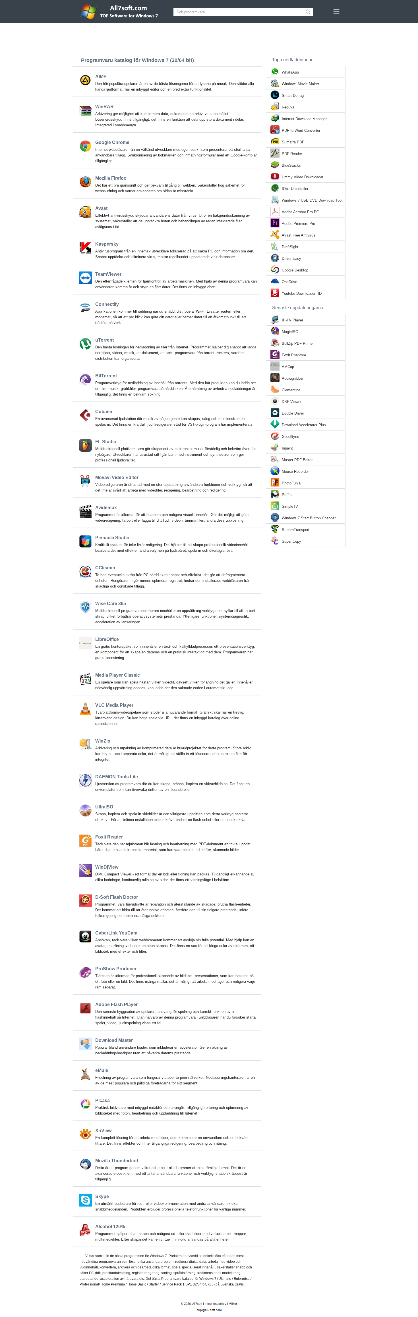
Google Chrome (112, 142)
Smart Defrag (293, 95)
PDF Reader (292, 154)
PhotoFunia (291, 483)
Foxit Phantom (294, 355)
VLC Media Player (114, 705)
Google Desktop (295, 270)
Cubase (103, 411)
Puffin (286, 495)
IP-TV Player (292, 320)
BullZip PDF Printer (298, 343)
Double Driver (293, 413)
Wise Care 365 (110, 603)
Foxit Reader (109, 837)
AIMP (101, 76)
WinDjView (106, 867)
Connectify (107, 304)
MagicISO (290, 332)
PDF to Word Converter (301, 130)
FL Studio (105, 441)
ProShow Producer (115, 968)
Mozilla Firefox (110, 178)
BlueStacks (291, 165)
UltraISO (104, 806)
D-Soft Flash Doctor (116, 897)
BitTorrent (106, 375)
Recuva (288, 107)
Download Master (114, 1040)
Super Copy (291, 541)
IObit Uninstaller (295, 189)
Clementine (291, 390)
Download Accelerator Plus (304, 425)
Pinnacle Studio (112, 537)
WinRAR (104, 106)
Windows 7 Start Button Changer (309, 518)
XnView (103, 1130)
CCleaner (105, 567)
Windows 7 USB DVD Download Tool (312, 200)
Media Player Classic (117, 675)
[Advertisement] (209, 38)
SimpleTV (290, 506)
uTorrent (104, 340)
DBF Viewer (291, 402)
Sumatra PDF (293, 142)
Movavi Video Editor (116, 477)
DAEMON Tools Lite (116, 776)
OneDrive (289, 282)
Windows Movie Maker (300, 84)
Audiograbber (292, 378)
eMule (101, 1070)
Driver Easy (291, 258)
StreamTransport (295, 530)
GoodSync (290, 436)
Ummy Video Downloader (302, 177)
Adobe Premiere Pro (298, 223)
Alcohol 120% (110, 1226)
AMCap (288, 367)
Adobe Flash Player (116, 1004)
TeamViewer (108, 274)
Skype (102, 1196)
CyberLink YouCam (116, 933)
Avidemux (106, 507)
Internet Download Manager (304, 119)
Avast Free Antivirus (298, 235)
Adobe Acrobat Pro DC (300, 212)
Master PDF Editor (297, 460)
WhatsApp (290, 72)
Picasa (102, 1100)
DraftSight (290, 247)
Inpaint (287, 448)
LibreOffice (107, 639)
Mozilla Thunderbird (116, 1160)
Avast (101, 208)
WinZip (102, 741)
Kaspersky (107, 244)
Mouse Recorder (295, 471)
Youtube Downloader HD (302, 293)
